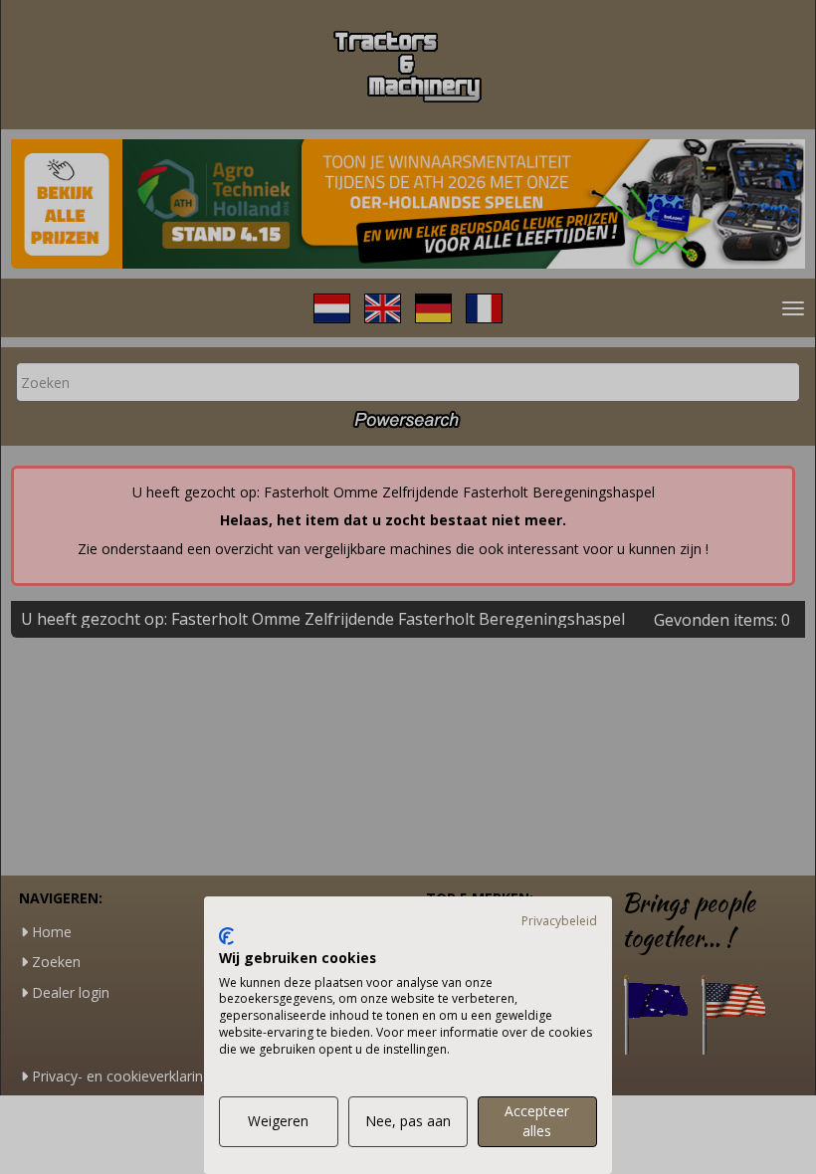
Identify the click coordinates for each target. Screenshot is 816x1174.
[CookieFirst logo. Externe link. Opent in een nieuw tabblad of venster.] (226, 936)
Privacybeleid (559, 920)
